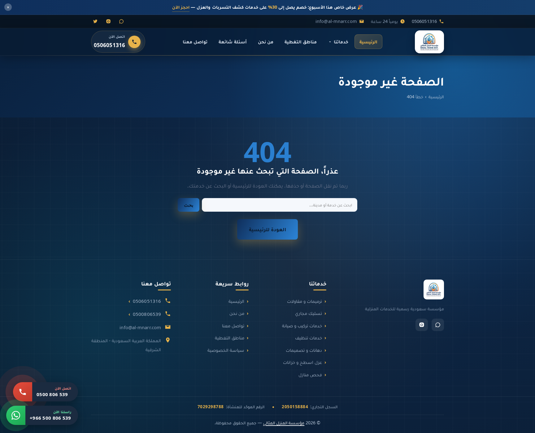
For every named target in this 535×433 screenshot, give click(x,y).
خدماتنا (341, 41)
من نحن (265, 41)
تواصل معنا (195, 41)
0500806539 (147, 314)
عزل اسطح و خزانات (302, 362)
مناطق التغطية (301, 41)
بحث (188, 205)
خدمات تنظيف (308, 337)
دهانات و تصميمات (304, 350)
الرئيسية (368, 41)
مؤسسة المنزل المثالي (283, 423)
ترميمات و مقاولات (304, 301)
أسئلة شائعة (232, 41)
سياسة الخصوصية (225, 350)
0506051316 (424, 21)
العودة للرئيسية (267, 229)
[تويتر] (95, 21)
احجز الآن (180, 7)
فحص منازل (310, 374)
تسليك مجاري (308, 313)
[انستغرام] (108, 21)
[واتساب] (121, 21)
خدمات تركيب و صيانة (302, 325)
